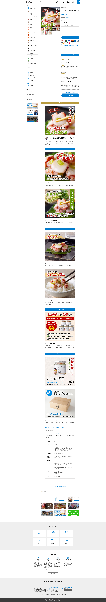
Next (59, 17)
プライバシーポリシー (57, 599)
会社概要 (46, 599)
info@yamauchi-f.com (42, 588)
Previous (41, 17)
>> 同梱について (56, 473)
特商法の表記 (51, 599)
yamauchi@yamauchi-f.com (43, 590)
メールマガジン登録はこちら (61, 486)
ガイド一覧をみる (53, 573)
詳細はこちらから (38, 568)
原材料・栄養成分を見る (75, 51)
